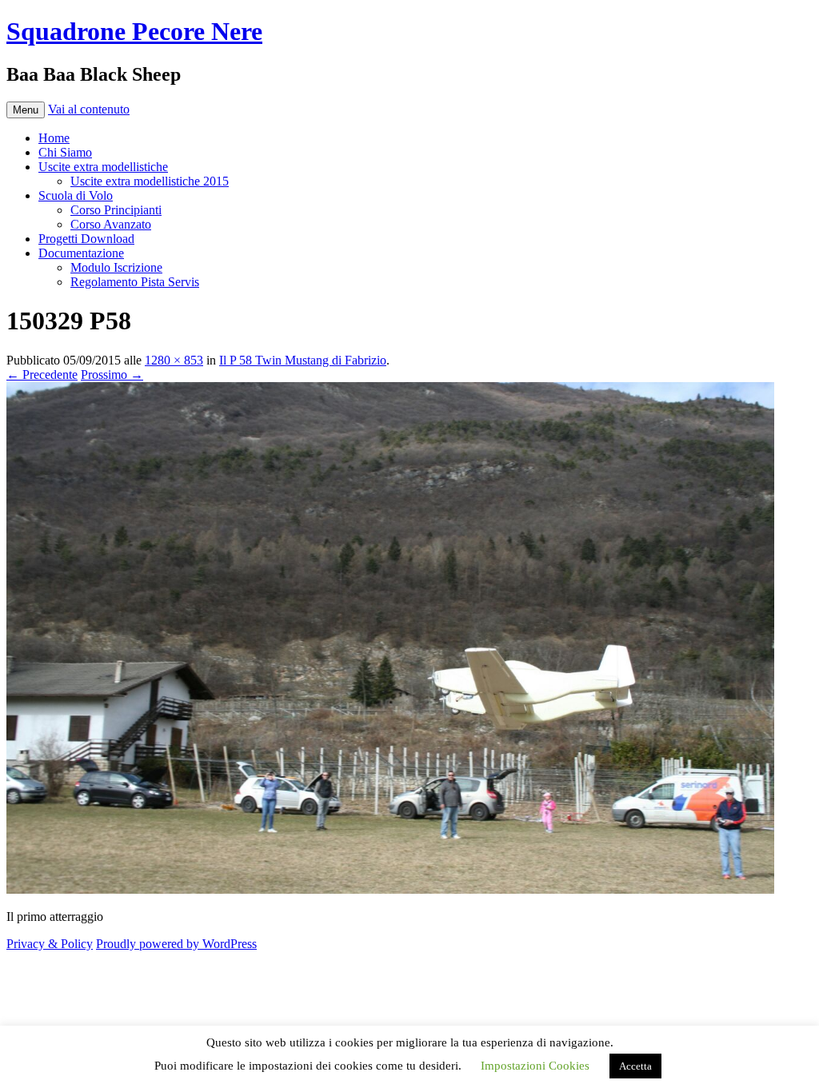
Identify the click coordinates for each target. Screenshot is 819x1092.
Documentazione (81, 253)
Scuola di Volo (75, 195)
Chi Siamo (65, 152)
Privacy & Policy (49, 944)
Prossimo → (112, 374)
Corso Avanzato (110, 224)
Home (54, 138)
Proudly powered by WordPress (176, 944)
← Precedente (42, 374)
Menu (25, 110)
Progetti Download (86, 238)
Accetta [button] (635, 1066)
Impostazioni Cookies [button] (535, 1065)
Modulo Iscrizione (116, 267)
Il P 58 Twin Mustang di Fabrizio (302, 360)
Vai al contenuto (89, 109)
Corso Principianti (116, 210)
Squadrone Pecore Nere (134, 31)
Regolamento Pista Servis (134, 282)
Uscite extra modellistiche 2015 (149, 181)
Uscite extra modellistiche (103, 166)
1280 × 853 (174, 360)
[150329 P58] (390, 889)
